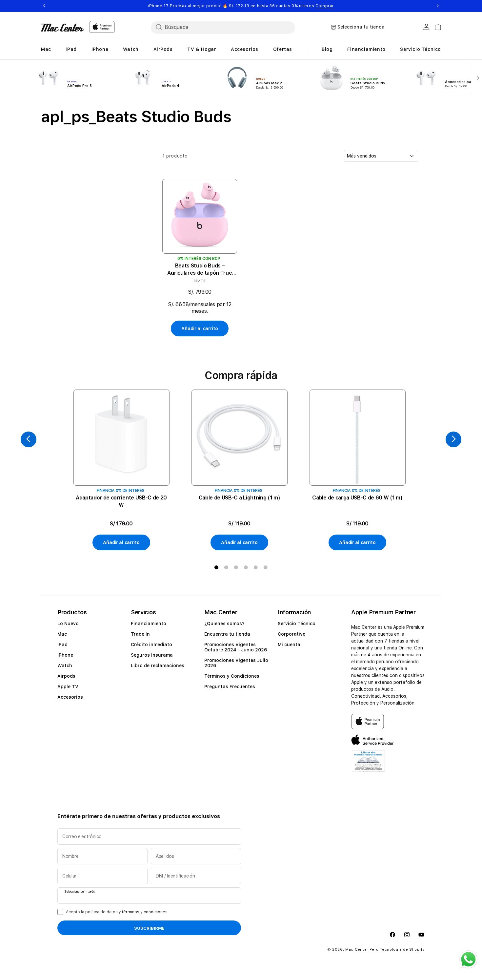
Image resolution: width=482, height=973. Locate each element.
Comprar (324, 6)
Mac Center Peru (362, 950)
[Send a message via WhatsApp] (468, 959)
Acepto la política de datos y (117, 912)
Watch (64, 665)
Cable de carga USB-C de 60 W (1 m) (357, 498)
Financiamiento (148, 623)
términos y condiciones (145, 912)
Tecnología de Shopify (402, 950)
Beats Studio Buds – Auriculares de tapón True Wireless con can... (199, 270)
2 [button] (226, 567)
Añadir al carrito (199, 328)
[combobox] (223, 27)
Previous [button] (44, 6)
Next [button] (437, 6)
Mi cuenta (289, 644)
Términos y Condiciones (231, 676)
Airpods (66, 676)
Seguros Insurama (152, 655)
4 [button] (246, 567)
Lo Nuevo (68, 623)
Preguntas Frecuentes (229, 686)
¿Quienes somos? (224, 623)
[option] (121, 470)
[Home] (62, 27)
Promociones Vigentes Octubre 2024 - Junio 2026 (235, 647)
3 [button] (236, 567)
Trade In (140, 634)
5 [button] (255, 567)
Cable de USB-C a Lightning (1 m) (239, 498)
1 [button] (216, 567)
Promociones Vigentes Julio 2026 (236, 663)
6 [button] (265, 567)
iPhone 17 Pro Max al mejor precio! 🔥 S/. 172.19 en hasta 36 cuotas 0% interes (241, 6)
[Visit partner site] (368, 764)
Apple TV (67, 686)
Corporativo (292, 634)
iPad (62, 644)
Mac (62, 634)
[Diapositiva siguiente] (476, 77)
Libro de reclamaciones (157, 665)
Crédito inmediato (151, 644)
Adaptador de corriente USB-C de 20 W (121, 501)
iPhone (65, 655)
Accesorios (70, 697)
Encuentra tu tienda (227, 634)
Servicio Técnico (296, 623)
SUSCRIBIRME (149, 928)
